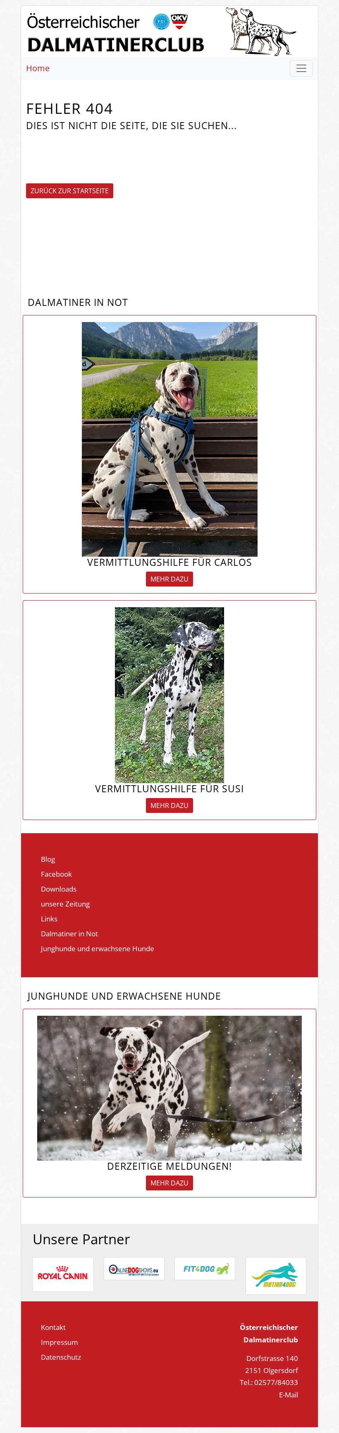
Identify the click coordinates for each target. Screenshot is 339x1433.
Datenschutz (61, 1357)
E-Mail (288, 1394)
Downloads (58, 889)
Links (49, 918)
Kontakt (53, 1327)
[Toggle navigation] (301, 68)
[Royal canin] (63, 1274)
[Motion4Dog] (276, 1275)
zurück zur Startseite (70, 190)
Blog (48, 859)
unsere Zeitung (65, 904)
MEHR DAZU (169, 579)
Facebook (56, 874)
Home (38, 68)
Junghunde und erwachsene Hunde (97, 948)
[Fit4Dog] (204, 1268)
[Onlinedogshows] (134, 1267)
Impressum (59, 1342)
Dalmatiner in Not (69, 933)
